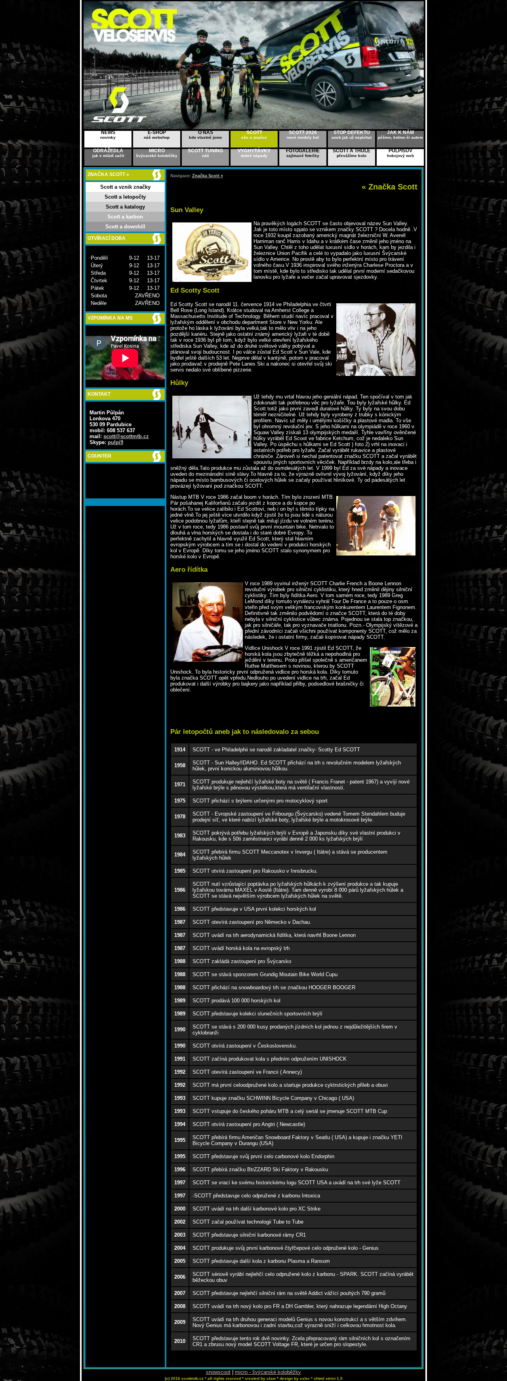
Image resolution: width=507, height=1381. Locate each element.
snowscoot (218, 1372)
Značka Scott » (207, 175)
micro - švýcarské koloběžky (268, 1372)
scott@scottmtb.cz (126, 436)
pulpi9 (115, 442)
